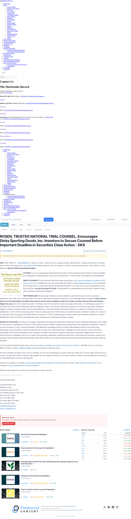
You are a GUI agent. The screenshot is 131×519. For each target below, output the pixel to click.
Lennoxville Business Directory (16, 52)
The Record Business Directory (16, 50)
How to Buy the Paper (10, 63)
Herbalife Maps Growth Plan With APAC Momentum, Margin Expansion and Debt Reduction (49, 463)
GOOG (83, 446)
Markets (4, 225)
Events (9, 21)
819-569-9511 (25, 96)
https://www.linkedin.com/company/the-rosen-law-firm (46, 363)
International (38, 229)
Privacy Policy (66, 510)
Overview (13, 229)
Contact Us (7, 69)
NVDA (83, 453)
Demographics (11, 16)
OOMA (45, 441)
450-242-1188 (48, 117)
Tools (29, 225)
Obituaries (6, 45)
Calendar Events (8, 56)
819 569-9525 (8, 92)
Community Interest (12, 15)
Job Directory (7, 55)
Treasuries (47, 229)
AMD (83, 440)
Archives (6, 58)
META (83, 448)
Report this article (9, 423)
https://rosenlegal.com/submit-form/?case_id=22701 (58, 345)
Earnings (36, 441)
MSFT (83, 451)
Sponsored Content (12, 31)
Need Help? (7, 68)
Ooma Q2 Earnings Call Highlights (34, 434)
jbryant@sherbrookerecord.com (20, 119)
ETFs (21, 225)
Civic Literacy (11, 12)
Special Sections (8, 44)
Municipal (10, 28)
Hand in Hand (11, 23)
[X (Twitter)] (104, 509)
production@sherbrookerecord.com (23, 139)
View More (75, 430)
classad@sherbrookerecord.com (22, 126)
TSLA (83, 458)
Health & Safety (11, 24)
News (5, 5)
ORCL (83, 456)
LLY (54, 455)
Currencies (28, 229)
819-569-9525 (9, 126)
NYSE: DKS (32, 265)
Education (10, 18)
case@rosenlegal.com (86, 283)
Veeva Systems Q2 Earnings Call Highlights (38, 448)
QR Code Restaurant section (12, 61)
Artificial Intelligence (38, 455)
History (9, 26)
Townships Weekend (9, 42)
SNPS (55, 483)
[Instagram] (117, 509)
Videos (9, 37)
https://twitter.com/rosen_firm (86, 363)
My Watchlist (111, 219)
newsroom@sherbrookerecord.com (23, 110)
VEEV (57, 455)
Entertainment (11, 20)
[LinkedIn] (113, 509)
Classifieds (7, 47)
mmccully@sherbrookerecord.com (44, 103)
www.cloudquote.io (71, 506)
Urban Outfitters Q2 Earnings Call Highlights (38, 489)
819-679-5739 (7, 119)
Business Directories (9, 48)
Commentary (10, 13)
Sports (9, 32)
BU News (10, 10)
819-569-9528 (9, 132)
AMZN (83, 435)
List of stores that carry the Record (16, 64)
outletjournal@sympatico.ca (37, 96)
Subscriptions (11, 66)
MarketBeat (25, 441)
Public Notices (11, 36)
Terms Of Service (77, 510)
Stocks (13, 225)
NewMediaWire (23, 263)
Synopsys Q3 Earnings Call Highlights (36, 476)
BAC (83, 443)
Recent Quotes (95, 219)
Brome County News (13, 8)
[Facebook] (109, 509)
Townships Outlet (12, 34)
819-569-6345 (30, 103)
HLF (35, 469)
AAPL (83, 438)
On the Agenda (11, 29)
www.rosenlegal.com (7, 409)
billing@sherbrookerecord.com (21, 132)
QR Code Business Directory (12, 60)
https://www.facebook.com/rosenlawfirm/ (23, 365)
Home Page (7, 4)
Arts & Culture (11, 7)
